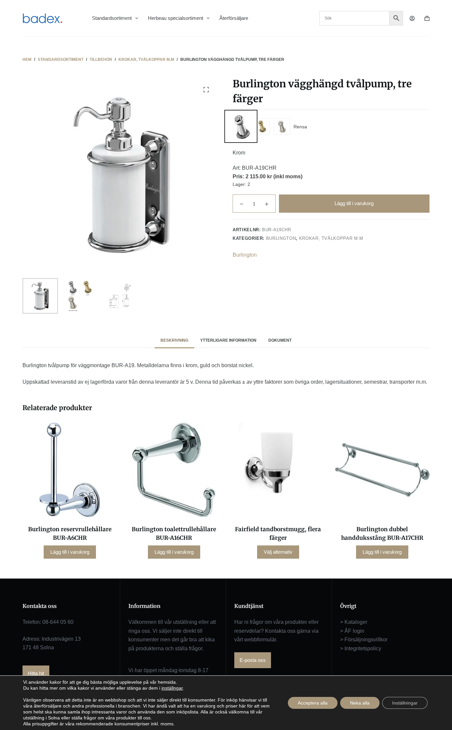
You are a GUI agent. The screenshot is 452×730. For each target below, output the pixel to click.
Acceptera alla (313, 703)
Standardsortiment (112, 18)
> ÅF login (352, 631)
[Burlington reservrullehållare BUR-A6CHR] (70, 470)
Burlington (281, 238)
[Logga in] (412, 18)
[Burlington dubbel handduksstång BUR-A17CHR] (382, 470)
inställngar (172, 688)
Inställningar (405, 703)
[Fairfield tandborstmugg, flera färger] (278, 470)
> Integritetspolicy (360, 648)
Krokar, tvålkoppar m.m (331, 238)
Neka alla (360, 703)
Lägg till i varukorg (354, 203)
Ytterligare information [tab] (228, 340)
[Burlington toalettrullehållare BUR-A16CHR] (174, 470)
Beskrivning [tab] (174, 340)
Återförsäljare (233, 18)
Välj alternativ (278, 552)
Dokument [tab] (280, 340)
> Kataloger (353, 622)
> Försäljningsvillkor (363, 639)
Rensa (300, 126)
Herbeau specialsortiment (175, 18)
